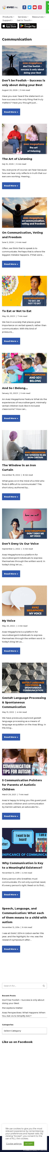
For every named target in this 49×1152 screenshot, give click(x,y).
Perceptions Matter (12, 1008)
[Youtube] (35, 7)
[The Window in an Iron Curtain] (24, 445)
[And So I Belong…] (24, 368)
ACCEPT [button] (29, 1144)
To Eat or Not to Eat (16, 311)
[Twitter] (29, 7)
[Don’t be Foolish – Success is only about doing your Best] (24, 60)
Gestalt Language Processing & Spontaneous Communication (24, 702)
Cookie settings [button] (14, 1144)
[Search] (44, 986)
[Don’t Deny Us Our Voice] (24, 523)
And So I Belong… (15, 388)
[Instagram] (40, 7)
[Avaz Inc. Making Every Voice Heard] (10, 7)
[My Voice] (24, 600)
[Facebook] (24, 7)
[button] (13, 16)
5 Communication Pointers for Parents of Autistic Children (22, 785)
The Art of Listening (17, 159)
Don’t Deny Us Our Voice (20, 543)
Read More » (10, 112)
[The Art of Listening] (24, 139)
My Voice (8, 620)
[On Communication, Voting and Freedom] (24, 212)
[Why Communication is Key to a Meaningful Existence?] (24, 843)
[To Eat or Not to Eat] (24, 291)
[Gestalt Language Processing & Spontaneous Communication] (24, 678)
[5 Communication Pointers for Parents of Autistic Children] (24, 762)
